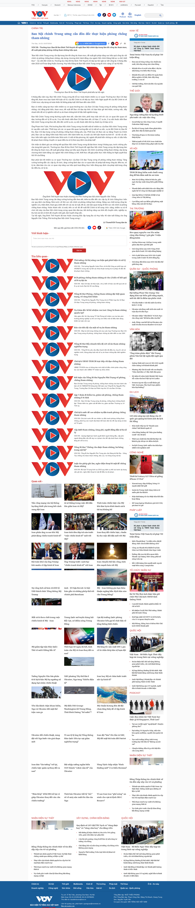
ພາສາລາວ (124, 5)
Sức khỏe (125, 23)
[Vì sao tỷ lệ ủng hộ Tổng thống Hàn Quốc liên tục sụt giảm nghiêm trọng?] (79, 724)
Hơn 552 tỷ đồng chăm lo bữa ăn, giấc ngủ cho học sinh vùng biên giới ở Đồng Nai (147, 182)
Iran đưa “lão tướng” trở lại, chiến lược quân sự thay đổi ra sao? (45, 767)
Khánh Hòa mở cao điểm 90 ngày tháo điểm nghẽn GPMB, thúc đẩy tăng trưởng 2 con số (147, 77)
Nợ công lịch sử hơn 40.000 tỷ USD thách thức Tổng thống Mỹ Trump (46, 591)
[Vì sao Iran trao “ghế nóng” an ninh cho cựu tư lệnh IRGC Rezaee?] (112, 783)
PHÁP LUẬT (136, 510)
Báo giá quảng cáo (68, 906)
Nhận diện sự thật (141, 755)
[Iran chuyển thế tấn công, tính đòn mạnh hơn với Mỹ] (112, 551)
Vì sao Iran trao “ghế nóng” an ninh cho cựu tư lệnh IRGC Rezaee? (111, 797)
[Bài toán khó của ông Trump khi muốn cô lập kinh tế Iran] (46, 551)
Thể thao (86, 23)
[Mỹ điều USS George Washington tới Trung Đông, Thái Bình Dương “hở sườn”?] (79, 694)
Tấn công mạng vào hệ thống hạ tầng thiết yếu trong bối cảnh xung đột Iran (46, 506)
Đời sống (134, 23)
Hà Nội (56, 15)
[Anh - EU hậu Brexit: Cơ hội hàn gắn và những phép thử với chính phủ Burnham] (79, 577)
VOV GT (122, 1)
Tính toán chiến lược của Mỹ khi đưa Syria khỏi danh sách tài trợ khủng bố (111, 506)
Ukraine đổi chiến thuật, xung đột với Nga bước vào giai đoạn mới (45, 738)
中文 (33, 5)
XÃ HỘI (133, 148)
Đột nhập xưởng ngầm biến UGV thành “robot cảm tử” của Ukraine (78, 767)
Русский (138, 5)
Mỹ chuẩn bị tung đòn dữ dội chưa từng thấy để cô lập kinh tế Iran (111, 709)
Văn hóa (141, 23)
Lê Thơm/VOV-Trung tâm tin (115, 222)
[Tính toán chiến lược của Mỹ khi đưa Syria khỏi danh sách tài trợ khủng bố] (112, 492)
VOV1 (69, 1)
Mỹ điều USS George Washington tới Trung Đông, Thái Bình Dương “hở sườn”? (78, 709)
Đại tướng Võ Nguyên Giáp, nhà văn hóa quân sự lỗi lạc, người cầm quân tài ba (147, 733)
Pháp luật (78, 23)
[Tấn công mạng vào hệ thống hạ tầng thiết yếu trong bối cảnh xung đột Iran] (46, 492)
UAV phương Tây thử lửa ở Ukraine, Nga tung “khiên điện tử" (79, 679)
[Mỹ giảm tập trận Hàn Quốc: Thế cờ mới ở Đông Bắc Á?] (46, 636)
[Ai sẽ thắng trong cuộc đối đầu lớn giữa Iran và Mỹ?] (79, 492)
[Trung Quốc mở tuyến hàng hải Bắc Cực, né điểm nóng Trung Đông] (79, 606)
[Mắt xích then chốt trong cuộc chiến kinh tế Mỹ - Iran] (46, 606)
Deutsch (57, 5)
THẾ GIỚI (135, 91)
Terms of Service (75, 246)
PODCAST (135, 693)
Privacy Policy (63, 246)
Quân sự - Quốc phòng (166, 23)
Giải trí (148, 23)
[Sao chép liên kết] (121, 43)
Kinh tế (61, 23)
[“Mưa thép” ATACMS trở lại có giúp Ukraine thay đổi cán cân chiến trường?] (46, 783)
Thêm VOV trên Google (116, 228)
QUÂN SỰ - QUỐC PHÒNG (144, 269)
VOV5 (104, 1)
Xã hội (39, 23)
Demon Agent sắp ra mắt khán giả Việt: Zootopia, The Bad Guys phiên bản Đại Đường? (146, 385)
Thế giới (46, 23)
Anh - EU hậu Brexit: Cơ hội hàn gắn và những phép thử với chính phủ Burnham (79, 591)
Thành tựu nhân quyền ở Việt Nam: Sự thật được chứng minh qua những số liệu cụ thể (147, 788)
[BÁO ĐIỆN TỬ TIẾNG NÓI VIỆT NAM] (39, 15)
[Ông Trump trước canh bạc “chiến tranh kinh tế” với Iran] (79, 551)
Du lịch (154, 23)
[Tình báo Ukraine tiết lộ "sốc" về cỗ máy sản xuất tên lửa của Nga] (79, 783)
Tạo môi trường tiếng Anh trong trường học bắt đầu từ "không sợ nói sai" (146, 741)
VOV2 (78, 1)
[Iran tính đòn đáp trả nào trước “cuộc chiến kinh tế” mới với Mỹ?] (79, 521)
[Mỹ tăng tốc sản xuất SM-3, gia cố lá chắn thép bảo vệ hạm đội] (112, 636)
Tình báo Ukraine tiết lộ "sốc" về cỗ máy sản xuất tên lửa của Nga (78, 797)
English (138, 15)
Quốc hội (135, 630)
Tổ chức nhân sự (140, 570)
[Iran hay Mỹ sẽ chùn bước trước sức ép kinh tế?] (112, 665)
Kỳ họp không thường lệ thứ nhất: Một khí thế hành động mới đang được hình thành (147, 673)
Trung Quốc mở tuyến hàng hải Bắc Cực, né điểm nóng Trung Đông (79, 620)
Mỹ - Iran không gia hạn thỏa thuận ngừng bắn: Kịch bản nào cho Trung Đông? (112, 591)
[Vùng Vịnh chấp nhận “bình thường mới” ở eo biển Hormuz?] (112, 753)
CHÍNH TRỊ (37, 28)
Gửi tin (79, 250)
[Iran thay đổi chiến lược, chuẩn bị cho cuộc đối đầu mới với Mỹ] (112, 521)
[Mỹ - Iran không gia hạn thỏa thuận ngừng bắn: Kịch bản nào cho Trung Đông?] (112, 577)
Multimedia (54, 23)
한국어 (111, 5)
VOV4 (95, 1)
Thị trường (69, 23)
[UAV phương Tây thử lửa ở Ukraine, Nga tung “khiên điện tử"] (79, 665)
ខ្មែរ (101, 5)
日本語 (90, 5)
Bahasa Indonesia (74, 5)
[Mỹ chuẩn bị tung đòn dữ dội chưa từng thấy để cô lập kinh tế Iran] (112, 694)
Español (151, 5)
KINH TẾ (134, 30)
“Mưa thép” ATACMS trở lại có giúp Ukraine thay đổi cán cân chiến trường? (45, 797)
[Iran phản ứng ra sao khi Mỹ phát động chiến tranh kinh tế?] (46, 521)
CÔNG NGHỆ (137, 452)
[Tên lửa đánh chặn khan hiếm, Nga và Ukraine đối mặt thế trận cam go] (46, 694)
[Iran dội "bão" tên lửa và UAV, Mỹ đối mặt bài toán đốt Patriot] (112, 724)
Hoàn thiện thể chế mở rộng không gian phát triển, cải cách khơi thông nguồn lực (146, 664)
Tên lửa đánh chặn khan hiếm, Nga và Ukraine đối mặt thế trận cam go (46, 709)
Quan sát (36, 481)
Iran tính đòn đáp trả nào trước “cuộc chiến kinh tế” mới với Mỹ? (78, 535)
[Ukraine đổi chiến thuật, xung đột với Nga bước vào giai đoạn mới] (46, 724)
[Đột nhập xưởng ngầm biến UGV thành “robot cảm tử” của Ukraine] (79, 753)
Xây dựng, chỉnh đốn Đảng (92, 818)
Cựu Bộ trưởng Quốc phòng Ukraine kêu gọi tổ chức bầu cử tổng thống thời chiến (111, 620)
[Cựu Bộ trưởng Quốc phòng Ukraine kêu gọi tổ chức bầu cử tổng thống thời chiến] (112, 606)
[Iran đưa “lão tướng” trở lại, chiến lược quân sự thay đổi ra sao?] (46, 753)
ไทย (162, 5)
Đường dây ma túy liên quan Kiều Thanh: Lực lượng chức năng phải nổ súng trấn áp (146, 556)
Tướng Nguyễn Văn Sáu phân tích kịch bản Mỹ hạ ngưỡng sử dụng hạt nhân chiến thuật (46, 679)
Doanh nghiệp (107, 23)
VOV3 (87, 1)
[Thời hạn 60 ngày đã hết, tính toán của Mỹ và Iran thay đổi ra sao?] (79, 636)
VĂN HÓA (135, 329)
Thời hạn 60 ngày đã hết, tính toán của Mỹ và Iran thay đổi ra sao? (79, 650)
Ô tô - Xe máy (95, 23)
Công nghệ (117, 23)
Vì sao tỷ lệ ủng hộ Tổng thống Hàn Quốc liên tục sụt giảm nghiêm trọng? (78, 738)
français (45, 5)
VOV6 (113, 1)
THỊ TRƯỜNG (137, 208)
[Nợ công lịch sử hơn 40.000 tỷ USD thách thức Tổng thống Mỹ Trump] (46, 577)
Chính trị (33, 23)
